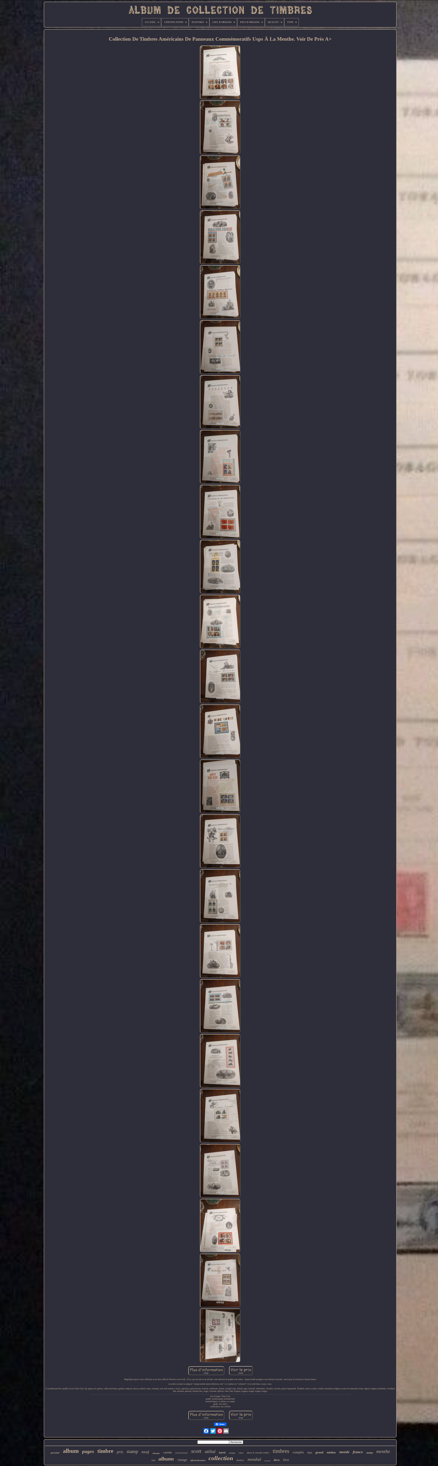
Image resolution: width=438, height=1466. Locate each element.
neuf (145, 1451)
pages (88, 1451)
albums (166, 1459)
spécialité (55, 1452)
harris (222, 1452)
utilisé (210, 1451)
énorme (267, 1461)
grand (319, 1452)
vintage (182, 1460)
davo (277, 1460)
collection (221, 1458)
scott (196, 1451)
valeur (241, 1453)
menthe (383, 1451)
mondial (254, 1459)
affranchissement (197, 1460)
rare (153, 1460)
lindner (240, 1460)
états (309, 1452)
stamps (369, 1452)
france (358, 1452)
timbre (105, 1451)
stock (232, 1453)
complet (298, 1452)
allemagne (156, 1453)
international (181, 1452)
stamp (132, 1451)
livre (286, 1460)
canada (167, 1452)
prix (120, 1452)
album (71, 1451)
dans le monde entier (258, 1452)
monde (344, 1452)
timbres (281, 1451)
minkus (331, 1452)
